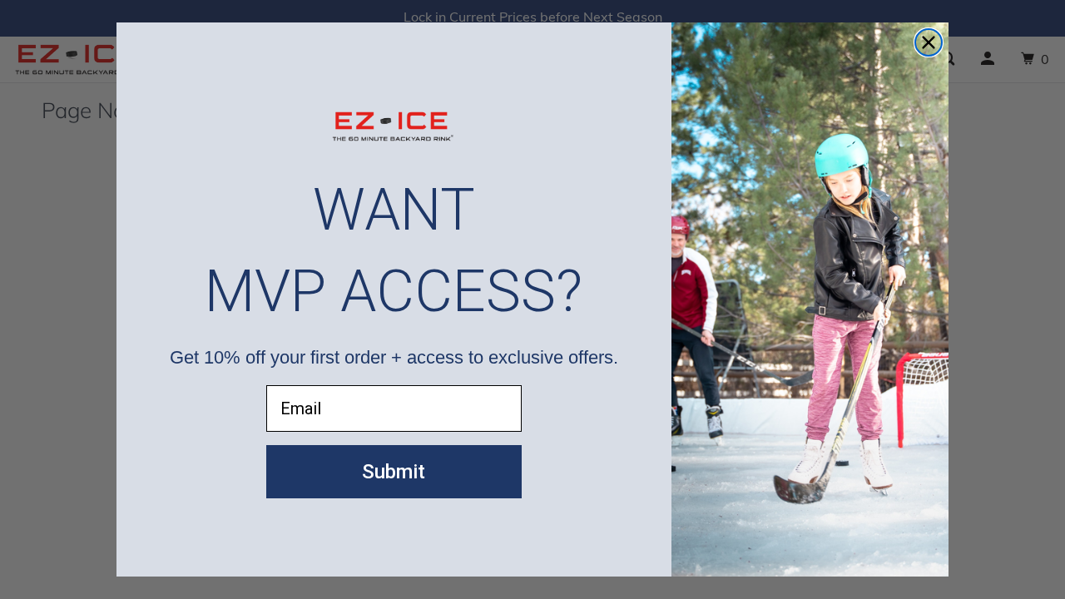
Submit (393, 471)
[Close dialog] (928, 42)
